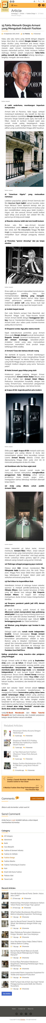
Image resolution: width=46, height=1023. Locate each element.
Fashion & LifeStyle (11, 854)
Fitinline (22, 1019)
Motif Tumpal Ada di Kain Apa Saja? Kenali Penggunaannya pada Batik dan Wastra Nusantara (27, 984)
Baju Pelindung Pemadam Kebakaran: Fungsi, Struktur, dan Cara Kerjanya (25, 933)
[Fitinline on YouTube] (16, 1014)
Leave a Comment (37, 798)
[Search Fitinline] (39, 5)
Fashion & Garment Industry (13, 850)
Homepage (14, 13)
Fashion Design (30, 13)
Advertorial (8, 840)
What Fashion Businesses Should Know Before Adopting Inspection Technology (26, 913)
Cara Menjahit (9, 847)
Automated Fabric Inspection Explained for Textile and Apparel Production (27, 974)
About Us (30, 1009)
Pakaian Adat (8, 876)
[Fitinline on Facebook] (26, 1014)
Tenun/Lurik (8, 879)
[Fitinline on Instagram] (21, 1014)
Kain (5, 868)
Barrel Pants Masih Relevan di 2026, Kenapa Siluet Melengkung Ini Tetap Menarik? (25, 953)
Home (14, 1009)
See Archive (6, 993)
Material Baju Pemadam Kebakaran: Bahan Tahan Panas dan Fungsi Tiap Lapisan (27, 904)
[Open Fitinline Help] (43, 5)
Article (22, 13)
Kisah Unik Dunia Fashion (13, 872)
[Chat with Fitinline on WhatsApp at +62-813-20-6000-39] (13, 1)
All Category (8, 836)
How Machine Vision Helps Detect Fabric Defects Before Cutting (26, 943)
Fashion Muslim (9, 861)
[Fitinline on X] (31, 1014)
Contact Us (21, 1009)
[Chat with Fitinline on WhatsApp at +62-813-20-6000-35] (11, 1)
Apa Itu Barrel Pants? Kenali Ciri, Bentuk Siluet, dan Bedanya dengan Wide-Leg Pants (26, 923)
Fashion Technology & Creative (14, 865)
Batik (6, 843)
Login (13, 820)
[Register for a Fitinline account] (34, 1)
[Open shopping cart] (42, 1)
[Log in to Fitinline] (39, 1)
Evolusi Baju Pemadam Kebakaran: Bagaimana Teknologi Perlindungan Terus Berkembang (27, 964)
